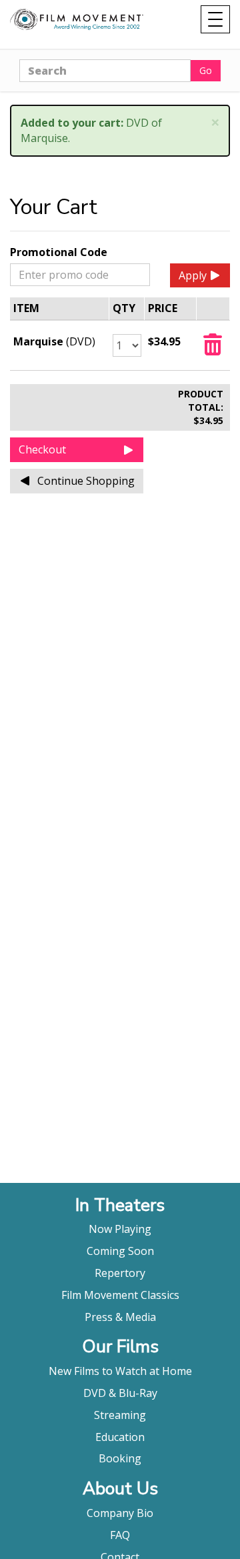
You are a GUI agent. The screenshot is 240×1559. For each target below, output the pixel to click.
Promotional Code (58, 252)
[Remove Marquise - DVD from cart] (212, 348)
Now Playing (120, 1229)
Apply (193, 275)
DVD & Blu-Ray (120, 1393)
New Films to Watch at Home (120, 1371)
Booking (120, 1458)
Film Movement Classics (120, 1295)
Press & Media (120, 1317)
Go (205, 70)
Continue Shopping (86, 480)
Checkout (42, 449)
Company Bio (120, 1513)
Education (120, 1437)
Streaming (120, 1415)
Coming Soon (120, 1251)
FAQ (120, 1535)
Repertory (120, 1273)
